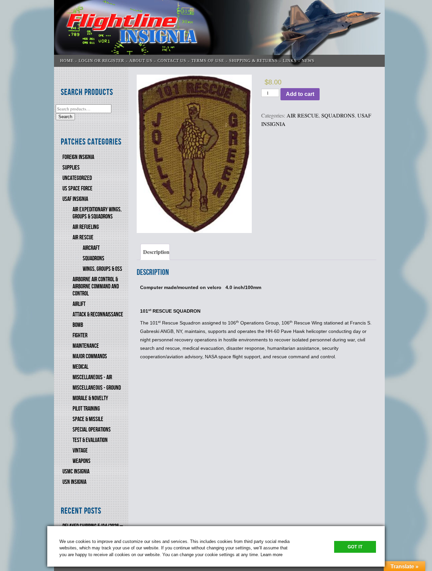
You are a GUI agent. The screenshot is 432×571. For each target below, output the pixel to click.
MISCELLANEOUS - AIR (92, 377)
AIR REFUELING (86, 227)
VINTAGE (80, 450)
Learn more (271, 554)
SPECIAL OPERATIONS (92, 429)
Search (65, 116)
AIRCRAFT (91, 248)
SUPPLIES (71, 167)
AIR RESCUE (83, 237)
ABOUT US (141, 60)
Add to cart (300, 94)
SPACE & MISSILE (88, 419)
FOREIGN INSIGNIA (78, 157)
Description (156, 252)
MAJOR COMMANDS (90, 356)
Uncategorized (77, 178)
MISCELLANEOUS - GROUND (97, 387)
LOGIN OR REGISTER (101, 60)
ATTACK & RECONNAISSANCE (98, 314)
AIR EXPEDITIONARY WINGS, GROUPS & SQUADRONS (97, 213)
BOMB (78, 325)
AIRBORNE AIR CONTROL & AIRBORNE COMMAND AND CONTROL (96, 286)
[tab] (155, 252)
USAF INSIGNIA (75, 199)
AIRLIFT (79, 304)
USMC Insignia (75, 471)
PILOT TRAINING (86, 408)
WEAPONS (81, 461)
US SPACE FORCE (77, 188)
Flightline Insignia (219, 33)
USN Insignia (74, 482)
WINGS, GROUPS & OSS (102, 268)
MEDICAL (80, 366)
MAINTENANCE (86, 345)
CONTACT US (172, 60)
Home (67, 60)
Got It (355, 546)
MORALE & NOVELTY (90, 398)
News (308, 60)
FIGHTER (80, 335)
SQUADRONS (93, 258)
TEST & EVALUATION (90, 440)
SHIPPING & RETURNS (253, 60)
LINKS (290, 60)
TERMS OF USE (207, 60)
